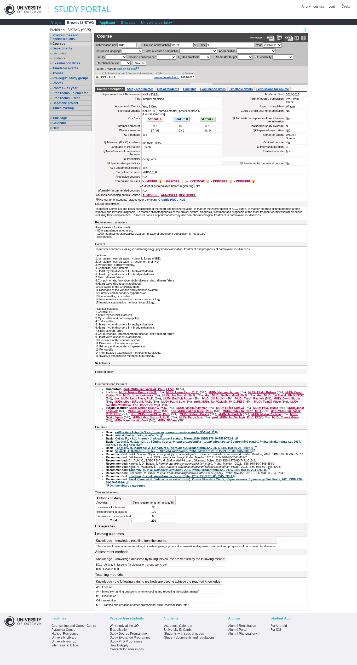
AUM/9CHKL (150, 195)
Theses (58, 73)
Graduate (128, 23)
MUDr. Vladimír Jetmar (224, 392)
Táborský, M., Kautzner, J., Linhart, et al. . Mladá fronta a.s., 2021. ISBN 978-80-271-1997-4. (184, 447)
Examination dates (66, 63)
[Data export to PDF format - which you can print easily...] (271, 38)
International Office (64, 645)
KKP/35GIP (197, 181)
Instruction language (108, 51)
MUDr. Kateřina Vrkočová (131, 420)
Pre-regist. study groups (71, 78)
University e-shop (63, 641)
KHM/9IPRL (150, 181)
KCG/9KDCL (187, 195)
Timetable (189, 89)
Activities (104, 363)
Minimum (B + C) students (123, 142)
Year (259, 45)
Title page (60, 118)
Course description (110, 89)
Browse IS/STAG (80, 23)
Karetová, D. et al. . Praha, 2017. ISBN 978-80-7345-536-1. (181, 476)
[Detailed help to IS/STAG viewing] (303, 38)
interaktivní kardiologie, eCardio (137, 435)
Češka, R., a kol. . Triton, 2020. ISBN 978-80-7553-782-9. (174, 438)
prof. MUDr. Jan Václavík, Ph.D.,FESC (148, 389)
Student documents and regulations (189, 637)
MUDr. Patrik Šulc (173, 401)
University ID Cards (178, 630)
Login (333, 6)
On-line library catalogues (127, 485)
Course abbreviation (157, 45)
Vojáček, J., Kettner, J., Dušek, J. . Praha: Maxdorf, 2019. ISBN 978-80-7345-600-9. (183, 451)
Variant (189, 73)
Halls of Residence (64, 633)
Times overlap (63, 108)
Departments (62, 48)
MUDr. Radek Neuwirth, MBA (242, 411)
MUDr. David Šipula (287, 398)
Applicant (107, 23)
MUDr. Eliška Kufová (262, 392)
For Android (278, 626)
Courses (59, 44)
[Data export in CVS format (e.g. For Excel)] (289, 38)
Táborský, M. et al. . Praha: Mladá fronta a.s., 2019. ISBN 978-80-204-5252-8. (198, 469)
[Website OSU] (26, 9)
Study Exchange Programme (130, 637)
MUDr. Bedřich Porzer (178, 398)
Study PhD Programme (126, 641)
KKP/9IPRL (243, 181)
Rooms (58, 83)
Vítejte (56, 23)
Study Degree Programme (128, 633)
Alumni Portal (237, 630)
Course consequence (142, 57)
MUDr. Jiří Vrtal (150, 404)
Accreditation (227, 51)
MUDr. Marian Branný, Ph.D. (138, 392)
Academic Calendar (178, 626)
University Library (63, 637)
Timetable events (65, 68)
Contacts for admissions (127, 649)
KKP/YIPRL (173, 181)
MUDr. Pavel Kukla (265, 407)
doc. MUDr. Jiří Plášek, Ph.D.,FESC (280, 395)
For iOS (275, 630)
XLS (182, 199)
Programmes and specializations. (65, 37)
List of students (168, 89)
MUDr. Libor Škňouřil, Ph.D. (133, 401)
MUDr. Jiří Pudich (214, 398)
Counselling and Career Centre (73, 626)
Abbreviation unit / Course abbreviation (128, 73)
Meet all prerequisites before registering (168, 186)
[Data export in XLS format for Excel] (280, 38)
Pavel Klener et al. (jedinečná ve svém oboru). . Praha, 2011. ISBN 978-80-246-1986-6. (204, 481)
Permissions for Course (272, 89)
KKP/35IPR (220, 181)
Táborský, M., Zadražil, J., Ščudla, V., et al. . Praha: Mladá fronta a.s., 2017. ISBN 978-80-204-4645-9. (203, 443)
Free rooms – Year (66, 98)
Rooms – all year (65, 88)
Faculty (100, 57)
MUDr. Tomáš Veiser (267, 401)
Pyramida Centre (63, 630)
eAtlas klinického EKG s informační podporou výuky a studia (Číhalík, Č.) (165, 432)
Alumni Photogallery (242, 633)
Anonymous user (314, 6)
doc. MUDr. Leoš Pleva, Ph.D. (134, 398)
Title (203, 45)
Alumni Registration (242, 626)
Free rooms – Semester (70, 93)
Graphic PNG (167, 199)
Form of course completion (162, 51)
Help (56, 128)
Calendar (59, 123)
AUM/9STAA (169, 195)
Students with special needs (184, 633)
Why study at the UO (124, 626)
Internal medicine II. (166, 77)
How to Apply (119, 645)
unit (106, 45)
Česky (346, 6)
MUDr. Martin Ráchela (249, 398)
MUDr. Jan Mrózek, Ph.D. (179, 395)
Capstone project (65, 103)
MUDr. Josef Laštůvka (138, 395)
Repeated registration (270, 130)
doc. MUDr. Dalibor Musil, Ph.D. (226, 395)
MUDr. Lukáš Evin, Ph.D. (182, 392)
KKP (145, 94)
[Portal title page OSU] (87, 9)
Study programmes (140, 89)
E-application (119, 630)
